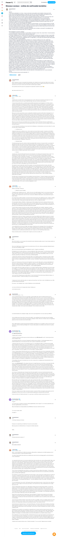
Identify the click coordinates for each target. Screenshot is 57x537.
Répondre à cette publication (28, 533)
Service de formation (25, 528)
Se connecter (44, 2)
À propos (16, 528)
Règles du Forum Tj (43, 528)
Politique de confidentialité (34, 528)
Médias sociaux (13, 74)
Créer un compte (51, 2)
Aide (20, 528)
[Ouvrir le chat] (54, 534)
